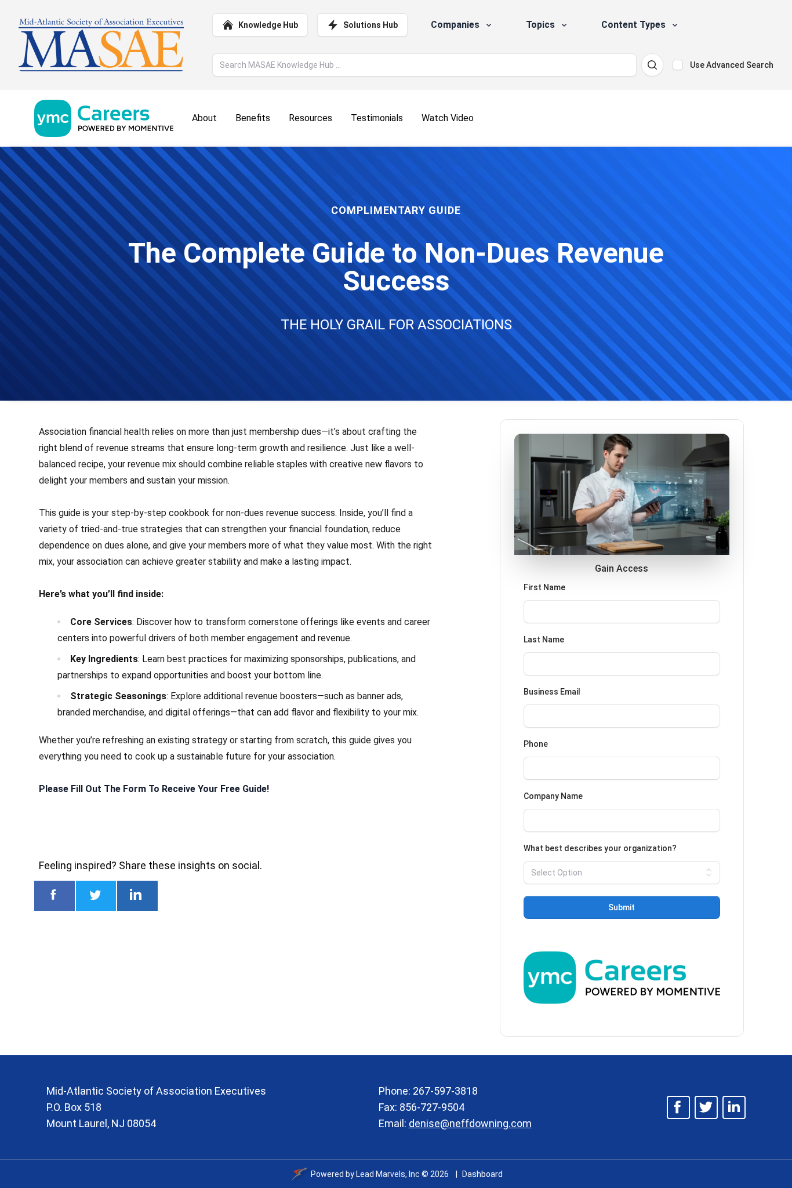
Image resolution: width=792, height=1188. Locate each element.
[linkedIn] (734, 1107)
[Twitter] (706, 1107)
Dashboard (482, 1174)
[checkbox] (678, 65)
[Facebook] (678, 1107)
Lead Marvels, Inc (388, 1174)
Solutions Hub (370, 25)
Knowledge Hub (268, 25)
